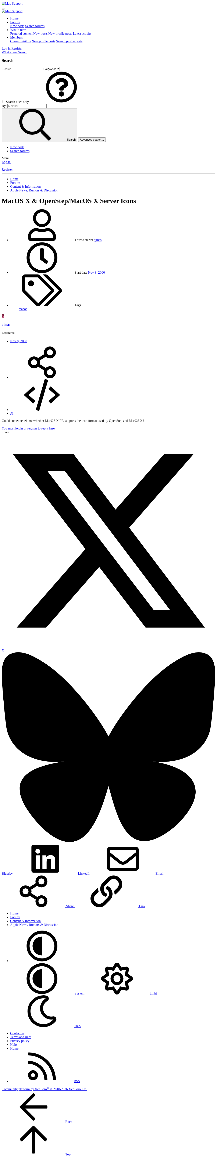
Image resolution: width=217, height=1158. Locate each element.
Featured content (21, 33)
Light (153, 993)
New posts (17, 26)
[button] (61, 102)
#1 (12, 413)
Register (7, 169)
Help (13, 1044)
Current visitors (20, 41)
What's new (18, 30)
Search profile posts (69, 41)
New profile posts (60, 33)
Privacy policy (19, 1041)
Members (16, 37)
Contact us (17, 1033)
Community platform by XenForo (44, 1089)
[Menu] (3, 8)
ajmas (98, 240)
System (79, 993)
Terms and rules (20, 1037)
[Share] (42, 377)
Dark (77, 1026)
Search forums (35, 26)
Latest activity (82, 33)
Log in (6, 162)
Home (14, 18)
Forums (15, 22)
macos (23, 309)
